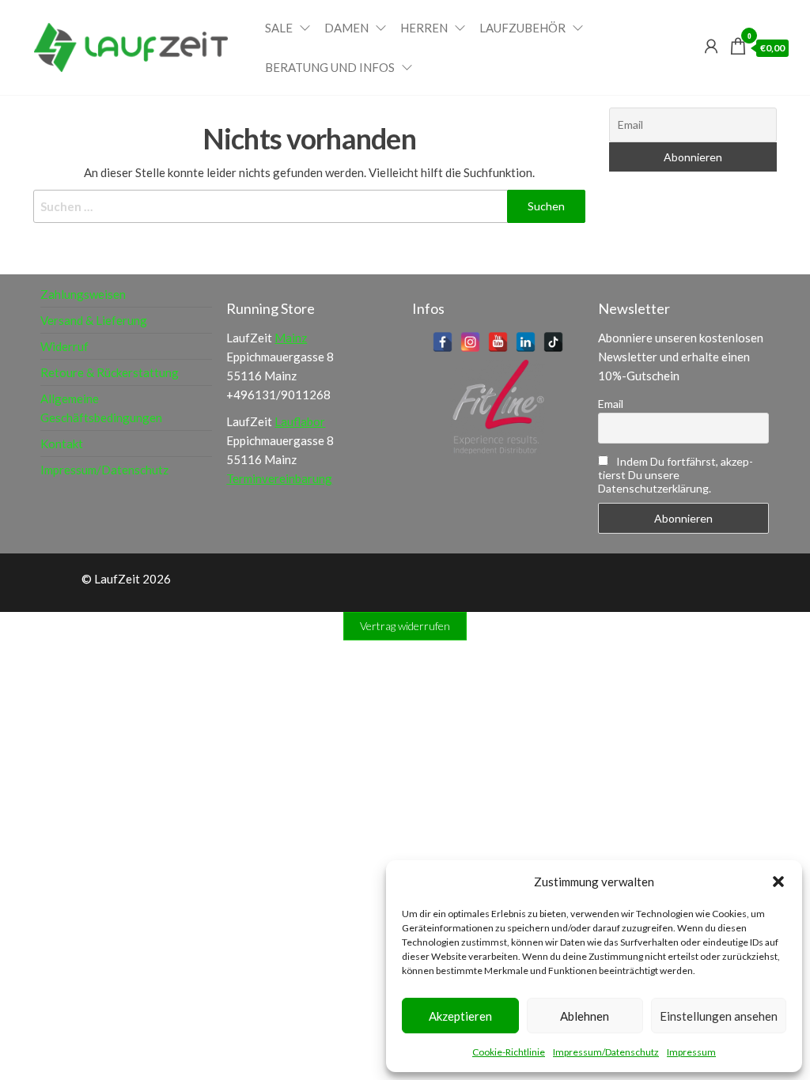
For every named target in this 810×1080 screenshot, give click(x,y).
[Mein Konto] (711, 46)
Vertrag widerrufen (405, 626)
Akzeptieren (460, 1016)
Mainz (290, 337)
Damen (346, 28)
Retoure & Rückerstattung (109, 372)
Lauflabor (299, 421)
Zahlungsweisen (83, 294)
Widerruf (64, 346)
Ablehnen (584, 1016)
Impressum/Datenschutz (606, 1052)
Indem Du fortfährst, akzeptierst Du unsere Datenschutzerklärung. (675, 475)
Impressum (691, 1052)
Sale (279, 28)
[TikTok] (553, 342)
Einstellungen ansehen (719, 1016)
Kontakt (61, 443)
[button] (778, 881)
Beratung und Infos (330, 67)
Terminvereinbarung (279, 478)
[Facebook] (442, 342)
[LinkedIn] (526, 342)
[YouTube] (498, 342)
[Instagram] (470, 342)
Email (610, 403)
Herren (424, 28)
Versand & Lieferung (93, 320)
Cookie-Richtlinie (508, 1052)
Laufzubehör (522, 28)
